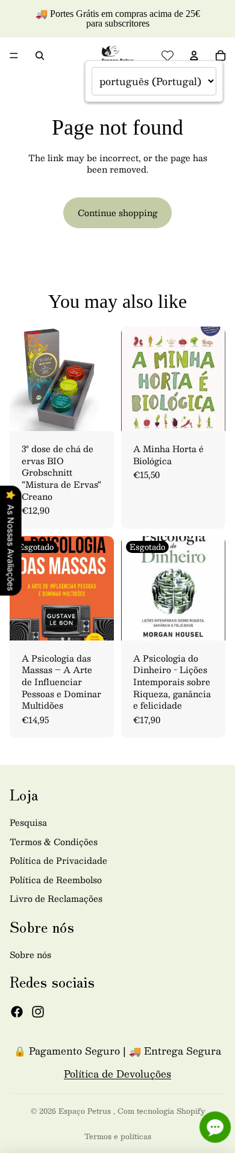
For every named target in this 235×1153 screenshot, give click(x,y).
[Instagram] (38, 1011)
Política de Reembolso (56, 879)
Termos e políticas (117, 1136)
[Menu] (14, 55)
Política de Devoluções (117, 1073)
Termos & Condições (54, 841)
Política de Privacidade (58, 860)
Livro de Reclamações (56, 898)
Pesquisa (28, 822)
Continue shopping (117, 212)
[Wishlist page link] (167, 56)
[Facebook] (17, 1011)
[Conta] (194, 55)
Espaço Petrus (85, 1111)
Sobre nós (30, 954)
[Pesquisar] (40, 55)
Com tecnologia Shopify (161, 1111)
